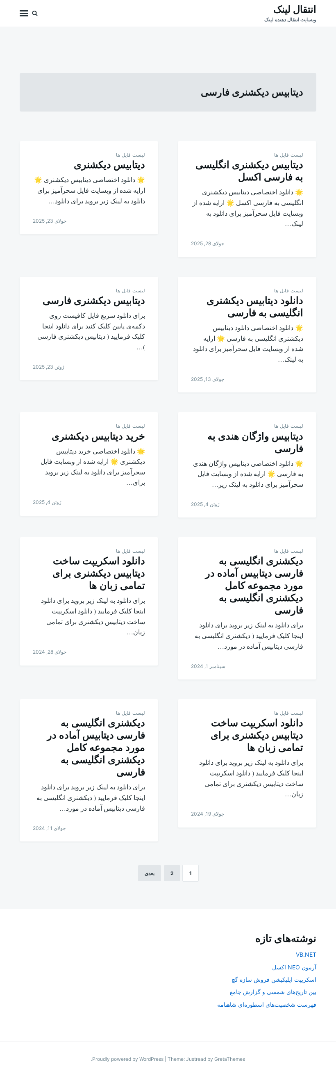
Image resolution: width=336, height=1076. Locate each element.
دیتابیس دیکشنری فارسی (94, 300)
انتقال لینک (294, 9)
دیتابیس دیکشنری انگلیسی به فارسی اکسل (249, 171)
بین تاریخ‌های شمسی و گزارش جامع (273, 991)
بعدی (149, 873)
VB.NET (306, 954)
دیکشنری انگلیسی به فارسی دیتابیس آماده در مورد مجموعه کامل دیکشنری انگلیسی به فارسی (254, 585)
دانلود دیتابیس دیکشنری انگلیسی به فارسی (255, 306)
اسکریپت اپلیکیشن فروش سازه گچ (274, 979)
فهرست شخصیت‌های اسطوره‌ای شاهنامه (266, 1004)
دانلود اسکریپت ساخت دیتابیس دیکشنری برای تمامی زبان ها (98, 573)
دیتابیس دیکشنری (109, 165)
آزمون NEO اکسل (294, 967)
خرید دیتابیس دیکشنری (98, 436)
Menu (24, 13)
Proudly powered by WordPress (128, 1059)
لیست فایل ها (288, 155)
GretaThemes (229, 1059)
